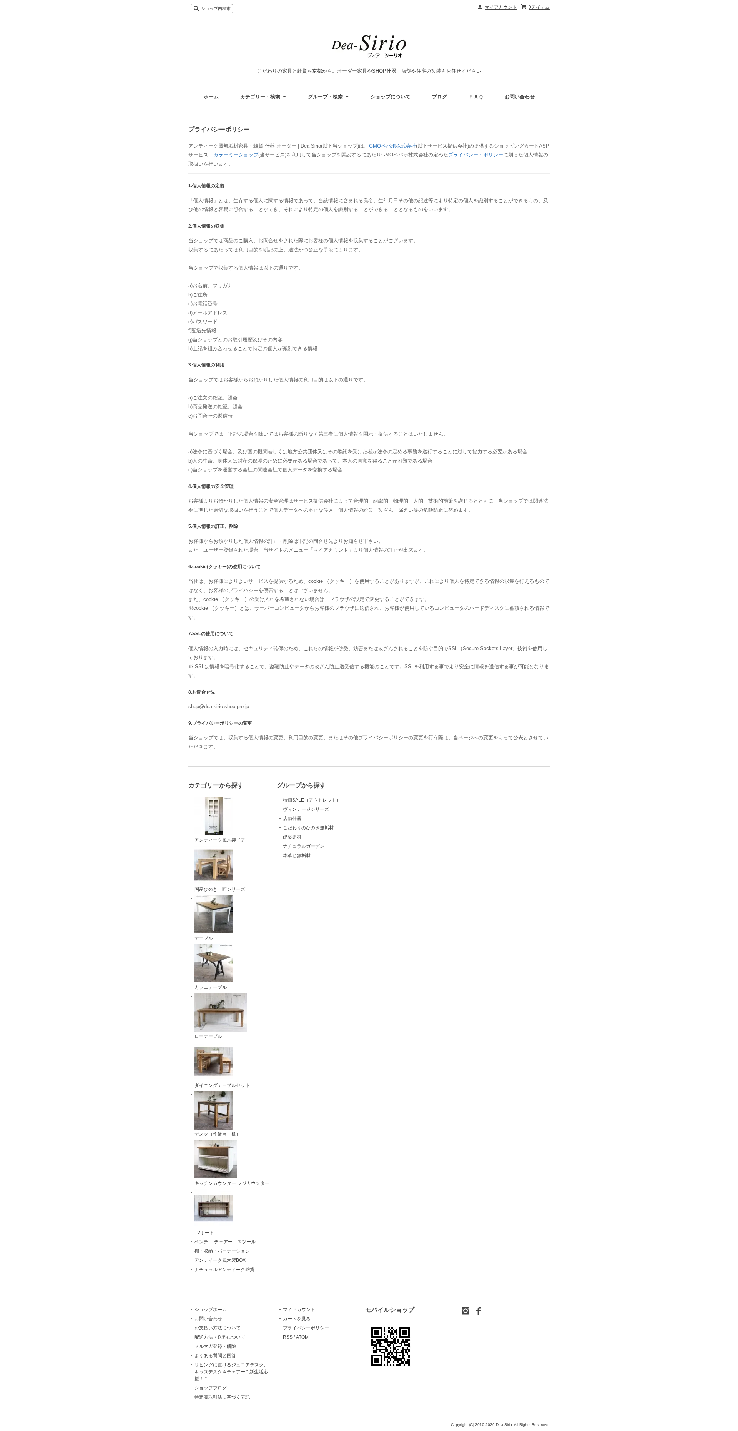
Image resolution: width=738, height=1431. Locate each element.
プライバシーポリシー (306, 1328)
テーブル (203, 938)
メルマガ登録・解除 (215, 1346)
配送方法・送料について (219, 1337)
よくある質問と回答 (215, 1355)
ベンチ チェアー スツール (225, 1242)
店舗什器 (292, 818)
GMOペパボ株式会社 (392, 146)
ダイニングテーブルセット (222, 1085)
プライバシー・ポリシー (475, 155)
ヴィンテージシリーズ (306, 809)
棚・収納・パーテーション (222, 1251)
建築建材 (292, 837)
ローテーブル (208, 1036)
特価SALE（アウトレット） (312, 800)
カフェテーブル (210, 987)
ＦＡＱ (476, 97)
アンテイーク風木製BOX (220, 1260)
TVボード (204, 1232)
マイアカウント (501, 7)
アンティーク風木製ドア (219, 840)
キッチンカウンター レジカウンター (231, 1183)
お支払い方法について (217, 1328)
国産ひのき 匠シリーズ (219, 889)
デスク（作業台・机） (217, 1134)
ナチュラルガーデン (303, 846)
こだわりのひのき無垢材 (308, 827)
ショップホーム (210, 1309)
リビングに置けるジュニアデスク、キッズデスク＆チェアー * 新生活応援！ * (231, 1371)
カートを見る (297, 1318)
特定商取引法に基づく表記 (222, 1397)
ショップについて (391, 97)
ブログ (439, 97)
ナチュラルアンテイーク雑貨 (224, 1269)
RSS (288, 1337)
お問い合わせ (520, 97)
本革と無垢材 (297, 855)
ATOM (302, 1337)
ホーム (211, 97)
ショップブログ (210, 1388)
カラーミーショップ (235, 155)
